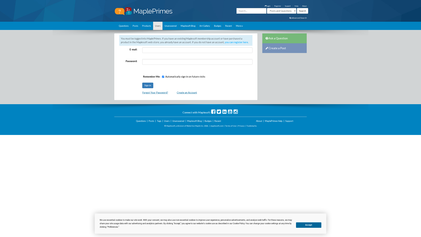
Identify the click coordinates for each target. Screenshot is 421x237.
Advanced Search (299, 18)
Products (146, 26)
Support (288, 6)
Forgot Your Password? (155, 92)
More (238, 26)
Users (158, 26)
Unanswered (171, 26)
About (304, 6)
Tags (159, 121)
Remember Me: (151, 76)
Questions (124, 26)
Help (296, 6)
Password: (131, 61)
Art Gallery (204, 26)
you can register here (236, 42)
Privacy (241, 126)
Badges (217, 26)
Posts (135, 26)
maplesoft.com (216, 126)
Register (277, 6)
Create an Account (187, 92)
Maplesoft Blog (188, 26)
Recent (228, 26)
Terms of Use (230, 126)
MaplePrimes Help (274, 121)
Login (268, 6)
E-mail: (133, 49)
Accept (308, 225)
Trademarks (251, 126)
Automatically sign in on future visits (185, 76)
